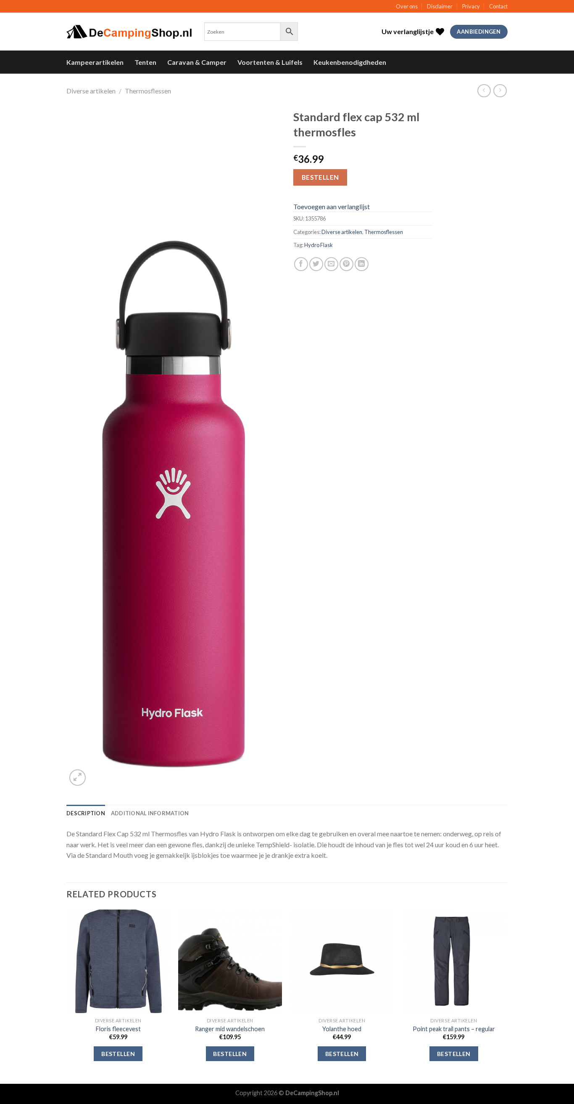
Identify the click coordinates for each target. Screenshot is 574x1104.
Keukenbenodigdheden (349, 62)
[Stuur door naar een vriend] (331, 264)
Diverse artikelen (91, 91)
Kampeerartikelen (95, 62)
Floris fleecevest (118, 1028)
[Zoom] (77, 777)
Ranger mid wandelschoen (230, 1028)
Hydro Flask (318, 245)
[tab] (85, 813)
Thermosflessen (148, 91)
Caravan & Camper (196, 62)
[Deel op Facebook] (301, 264)
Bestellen (320, 177)
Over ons (407, 6)
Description (85, 813)
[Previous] (67, 996)
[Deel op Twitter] (316, 264)
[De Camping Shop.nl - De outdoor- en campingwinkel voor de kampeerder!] (129, 32)
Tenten (145, 62)
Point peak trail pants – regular (454, 1028)
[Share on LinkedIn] (362, 264)
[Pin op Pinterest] (346, 264)
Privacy (471, 6)
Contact (498, 6)
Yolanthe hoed (341, 1028)
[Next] (505, 996)
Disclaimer (440, 6)
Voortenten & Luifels (270, 62)
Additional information (150, 813)
